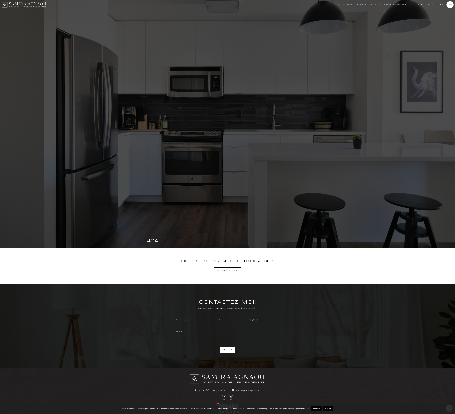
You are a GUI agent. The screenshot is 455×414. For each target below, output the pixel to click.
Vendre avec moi (395, 5)
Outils (415, 5)
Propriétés (345, 5)
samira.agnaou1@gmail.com (248, 390)
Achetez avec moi (368, 5)
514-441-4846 (203, 390)
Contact (430, 5)
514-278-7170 (222, 390)
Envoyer (227, 350)
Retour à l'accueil (227, 270)
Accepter (316, 408)
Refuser (328, 408)
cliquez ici (304, 408)
